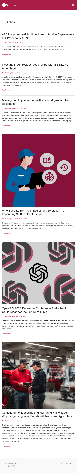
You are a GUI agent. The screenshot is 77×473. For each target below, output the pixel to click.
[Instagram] (64, 463)
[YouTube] (67, 463)
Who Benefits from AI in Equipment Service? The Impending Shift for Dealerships (33, 212)
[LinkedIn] (61, 463)
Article (4, 43)
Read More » (6, 54)
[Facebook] (70, 463)
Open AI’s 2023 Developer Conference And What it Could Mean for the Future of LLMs (34, 310)
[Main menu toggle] (73, 5)
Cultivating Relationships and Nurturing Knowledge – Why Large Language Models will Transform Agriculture (37, 414)
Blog (9, 73)
